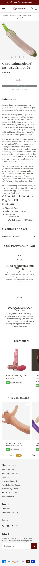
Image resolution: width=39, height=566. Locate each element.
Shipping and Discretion (10, 236)
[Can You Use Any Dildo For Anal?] (16, 368)
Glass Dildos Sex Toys (17, 15)
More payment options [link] (19, 89)
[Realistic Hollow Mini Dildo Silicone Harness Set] (16, 421)
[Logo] (19, 8)
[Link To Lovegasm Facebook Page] (8, 525)
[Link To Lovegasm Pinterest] (17, 525)
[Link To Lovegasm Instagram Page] (3, 525)
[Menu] (3, 8)
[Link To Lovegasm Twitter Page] (12, 525)
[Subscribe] (34, 546)
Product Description (9, 99)
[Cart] (36, 8)
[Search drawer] (32, 8)
